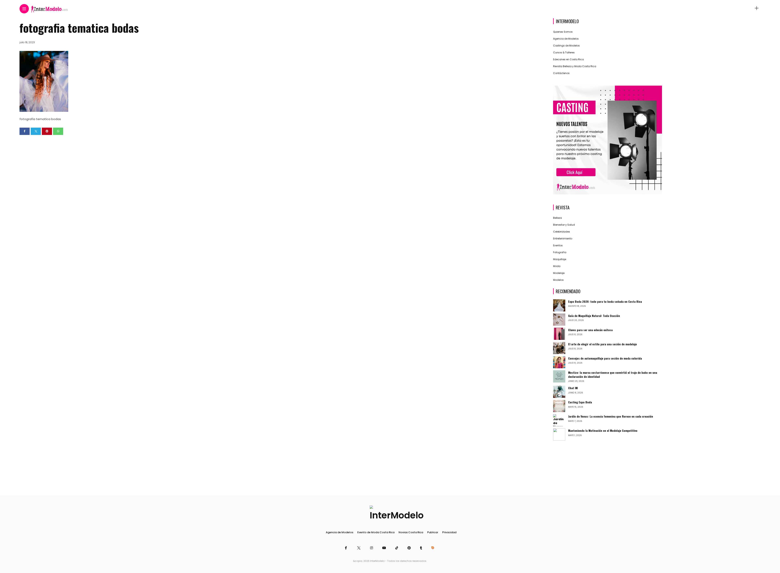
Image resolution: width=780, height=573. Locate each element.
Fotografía (559, 252)
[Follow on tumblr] (421, 548)
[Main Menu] (24, 9)
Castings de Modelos (566, 45)
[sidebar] (756, 8)
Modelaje (558, 273)
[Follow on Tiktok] (397, 548)
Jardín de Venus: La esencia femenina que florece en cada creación (610, 416)
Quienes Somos (563, 31)
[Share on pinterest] (47, 131)
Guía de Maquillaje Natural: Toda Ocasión (594, 315)
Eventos (558, 245)
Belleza (557, 218)
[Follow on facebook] (346, 548)
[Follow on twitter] (359, 548)
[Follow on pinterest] (409, 548)
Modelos (558, 280)
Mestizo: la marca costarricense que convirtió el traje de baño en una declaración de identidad (612, 374)
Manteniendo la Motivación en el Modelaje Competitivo (602, 430)
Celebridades (561, 231)
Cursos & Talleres (564, 52)
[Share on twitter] (36, 131)
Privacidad (449, 532)
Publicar (432, 532)
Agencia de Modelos (566, 38)
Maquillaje (559, 259)
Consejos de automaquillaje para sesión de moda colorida (605, 358)
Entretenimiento (562, 238)
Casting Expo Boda (580, 402)
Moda (556, 266)
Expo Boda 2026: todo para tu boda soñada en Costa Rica (605, 301)
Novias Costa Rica (411, 532)
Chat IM (573, 388)
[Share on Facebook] (25, 131)
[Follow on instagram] (372, 548)
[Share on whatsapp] (58, 131)
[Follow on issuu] (433, 548)
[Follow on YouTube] (384, 548)
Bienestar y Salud (564, 224)
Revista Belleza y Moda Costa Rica (574, 66)
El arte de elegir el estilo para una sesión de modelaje (602, 344)
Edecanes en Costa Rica (568, 59)
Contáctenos (561, 73)
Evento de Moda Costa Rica (375, 532)
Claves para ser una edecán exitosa (590, 330)
